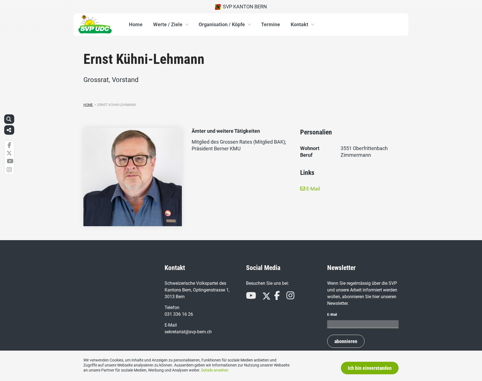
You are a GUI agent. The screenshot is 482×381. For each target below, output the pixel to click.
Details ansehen (214, 370)
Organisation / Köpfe (222, 24)
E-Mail (312, 189)
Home (136, 24)
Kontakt (299, 24)
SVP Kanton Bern (244, 6)
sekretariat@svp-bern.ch (188, 331)
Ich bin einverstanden (370, 368)
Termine (270, 24)
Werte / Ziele (167, 24)
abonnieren (345, 341)
